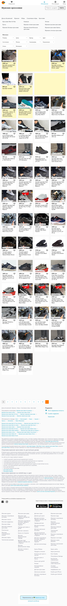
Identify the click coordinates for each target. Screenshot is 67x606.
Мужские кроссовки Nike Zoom (28, 425)
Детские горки (38, 513)
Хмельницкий (23, 419)
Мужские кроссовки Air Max (8, 412)
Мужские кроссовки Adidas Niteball (10, 430)
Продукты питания (39, 551)
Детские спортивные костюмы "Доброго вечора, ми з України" (40, 539)
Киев (16, 419)
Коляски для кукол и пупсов (40, 554)
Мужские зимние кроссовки (23, 416)
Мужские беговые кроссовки (11, 27)
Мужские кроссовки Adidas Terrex (27, 434)
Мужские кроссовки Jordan (23, 412)
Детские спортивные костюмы (40, 575)
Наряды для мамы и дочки (24, 527)
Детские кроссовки (39, 569)
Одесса (3, 420)
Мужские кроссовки (56, 513)
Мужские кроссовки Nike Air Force (10, 414)
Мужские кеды (55, 516)
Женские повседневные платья (6, 534)
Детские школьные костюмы (39, 529)
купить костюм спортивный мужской (46, 491)
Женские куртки (6, 513)
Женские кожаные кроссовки (7, 527)
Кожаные (26, 21)
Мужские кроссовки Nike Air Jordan (10, 425)
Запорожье (10, 420)
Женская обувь (6, 524)
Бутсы (4, 24)
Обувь (23, 18)
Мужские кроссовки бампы (52, 27)
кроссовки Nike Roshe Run (52, 441)
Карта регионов (55, 551)
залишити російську (33, 601)
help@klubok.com (56, 569)
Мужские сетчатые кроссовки (53, 30)
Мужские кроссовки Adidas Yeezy (28, 428)
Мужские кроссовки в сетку (8, 432)
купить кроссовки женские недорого (19, 485)
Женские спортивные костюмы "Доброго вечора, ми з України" (24, 522)
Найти (62, 8)
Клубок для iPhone (56, 572)
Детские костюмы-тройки (39, 526)
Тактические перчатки (54, 531)
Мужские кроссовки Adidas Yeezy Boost (26, 432)
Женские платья (6, 519)
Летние (47, 21)
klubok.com (3, 2)
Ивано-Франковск (20, 420)
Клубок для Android (56, 574)
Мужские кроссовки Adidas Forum (10, 435)
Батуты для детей (39, 561)
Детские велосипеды (40, 544)
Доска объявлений (7, 18)
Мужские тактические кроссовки (57, 544)
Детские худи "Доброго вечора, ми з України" (24, 542)
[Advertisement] (33, 13)
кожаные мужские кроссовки (21, 444)
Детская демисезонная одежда (22, 537)
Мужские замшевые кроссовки (27, 414)
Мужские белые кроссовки (8, 416)
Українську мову (39, 597)
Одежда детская (39, 523)
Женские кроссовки (23, 513)
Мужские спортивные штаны (57, 534)
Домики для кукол (39, 516)
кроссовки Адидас (31, 446)
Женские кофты (6, 537)
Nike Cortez (42, 446)
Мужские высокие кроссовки (53, 24)
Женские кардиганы (7, 522)
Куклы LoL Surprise (23, 533)
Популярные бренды (57, 556)
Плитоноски (5, 530)
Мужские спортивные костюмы (57, 518)
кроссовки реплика (8, 469)
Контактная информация (54, 559)
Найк (37, 446)
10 (42, 402)
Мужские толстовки (56, 537)
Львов (30, 419)
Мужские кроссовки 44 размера (24, 410)
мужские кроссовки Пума (52, 446)
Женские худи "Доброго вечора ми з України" (23, 517)
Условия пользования (54, 566)
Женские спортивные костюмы (8, 516)
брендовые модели (8, 471)
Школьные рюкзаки (39, 572)
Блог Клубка (54, 554)
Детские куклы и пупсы (39, 558)
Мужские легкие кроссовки (31, 24)
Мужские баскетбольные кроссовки (31, 28)
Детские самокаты (23, 530)
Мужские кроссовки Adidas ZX (9, 434)
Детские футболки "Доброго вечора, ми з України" (40, 534)
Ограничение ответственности (55, 563)
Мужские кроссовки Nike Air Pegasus (30, 430)
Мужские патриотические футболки (55, 523)
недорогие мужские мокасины (25, 482)
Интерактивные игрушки (38, 566)
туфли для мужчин (48, 478)
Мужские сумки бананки (55, 540)
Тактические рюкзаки (8, 540)
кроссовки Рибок (6, 447)
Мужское (16, 18)
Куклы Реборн (38, 549)
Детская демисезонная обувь (24, 546)
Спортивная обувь (31, 18)
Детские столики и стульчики (23, 549)
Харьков (36, 419)
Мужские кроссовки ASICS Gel (31, 423)
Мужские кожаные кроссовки (56, 527)
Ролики (36, 563)
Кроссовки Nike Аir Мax (9, 21)
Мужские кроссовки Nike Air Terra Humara (12, 423)
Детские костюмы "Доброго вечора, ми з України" (40, 519)
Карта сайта (54, 549)
